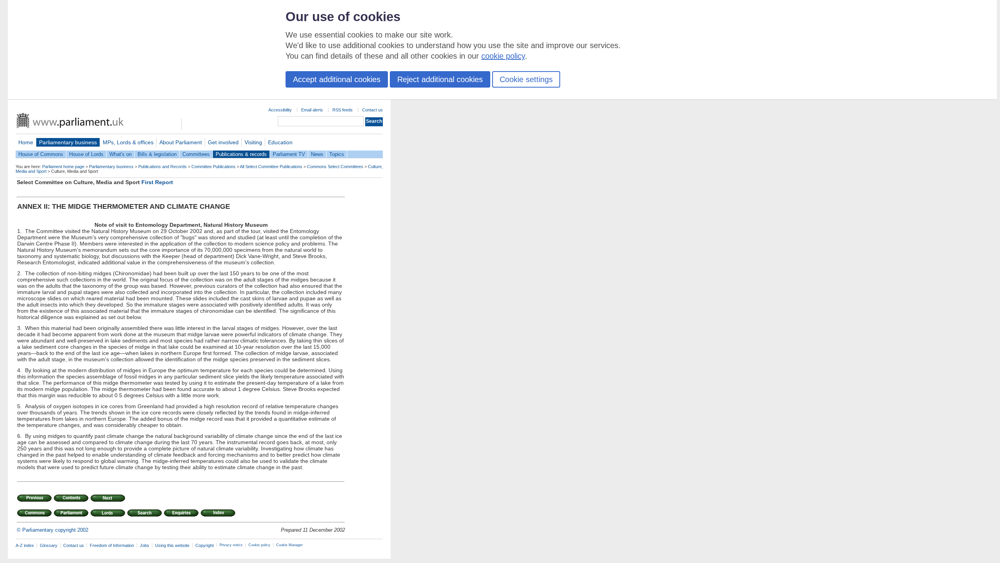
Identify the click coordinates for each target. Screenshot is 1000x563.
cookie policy (503, 56)
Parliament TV (289, 154)
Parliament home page (63, 166)
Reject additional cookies (440, 79)
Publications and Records (162, 166)
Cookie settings (526, 79)
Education (280, 142)
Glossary (48, 545)
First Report (157, 182)
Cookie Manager (289, 545)
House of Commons (40, 154)
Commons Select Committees (335, 166)
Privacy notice (231, 545)
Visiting (253, 142)
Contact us (372, 110)
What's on (120, 154)
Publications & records (241, 154)
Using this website (172, 545)
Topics (336, 154)
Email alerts (312, 110)
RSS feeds (342, 110)
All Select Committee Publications (271, 166)
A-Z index (25, 545)
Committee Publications (213, 166)
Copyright (204, 545)
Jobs (144, 545)
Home (25, 142)
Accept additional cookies (336, 79)
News (317, 154)
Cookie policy (259, 545)
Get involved (223, 142)
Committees (196, 154)
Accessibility (280, 110)
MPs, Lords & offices (128, 142)
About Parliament (180, 142)
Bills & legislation (157, 154)
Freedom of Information (112, 545)
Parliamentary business (68, 142)
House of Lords (86, 154)
